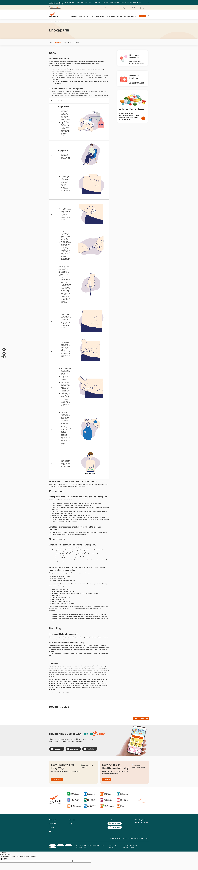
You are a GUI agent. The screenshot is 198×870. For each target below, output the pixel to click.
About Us (52, 820)
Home (50, 21)
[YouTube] (147, 823)
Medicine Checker (58, 21)
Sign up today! (57, 779)
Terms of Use (112, 845)
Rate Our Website (132, 845)
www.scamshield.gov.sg (56, 3)
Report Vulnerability (129, 847)
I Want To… (142, 16)
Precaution (58, 42)
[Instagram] (144, 823)
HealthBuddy (139, 63)
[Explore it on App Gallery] (89, 749)
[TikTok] (139, 823)
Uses (50, 42)
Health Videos (116, 827)
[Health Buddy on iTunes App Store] (56, 749)
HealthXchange (116, 823)
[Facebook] (136, 823)
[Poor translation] (5, 859)
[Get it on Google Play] (73, 749)
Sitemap (111, 847)
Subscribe (107, 779)
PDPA (124, 845)
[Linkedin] (142, 823)
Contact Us (53, 824)
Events (51, 828)
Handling (76, 42)
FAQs (71, 824)
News (51, 832)
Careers (72, 820)
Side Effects (67, 42)
